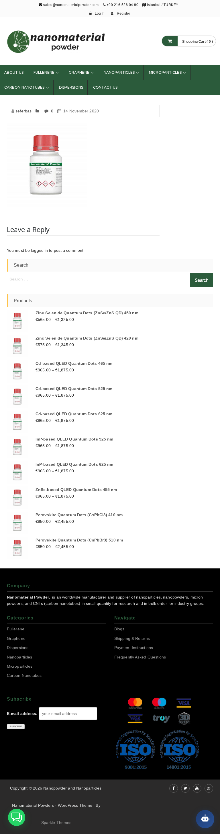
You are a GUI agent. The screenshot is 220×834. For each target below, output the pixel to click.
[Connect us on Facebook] (173, 788)
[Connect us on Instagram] (209, 788)
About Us (13, 72)
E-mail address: (22, 713)
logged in (39, 250)
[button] (16, 817)
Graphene (79, 72)
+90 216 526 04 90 (123, 5)
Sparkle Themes (56, 822)
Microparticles (165, 72)
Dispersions (71, 87)
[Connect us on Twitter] (185, 788)
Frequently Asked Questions (140, 657)
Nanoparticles (119, 72)
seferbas (23, 111)
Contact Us (105, 87)
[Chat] (205, 819)
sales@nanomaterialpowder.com (70, 5)
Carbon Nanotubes (24, 87)
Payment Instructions (133, 647)
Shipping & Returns (132, 638)
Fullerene (44, 72)
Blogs (119, 629)
